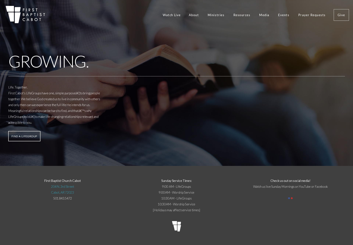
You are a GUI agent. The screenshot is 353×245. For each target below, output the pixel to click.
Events (284, 15)
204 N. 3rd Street (62, 186)
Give (341, 15)
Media (264, 15)
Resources (242, 15)
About (194, 15)
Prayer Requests (312, 15)
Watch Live (172, 15)
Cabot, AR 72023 (62, 192)
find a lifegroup (24, 136)
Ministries (216, 15)
